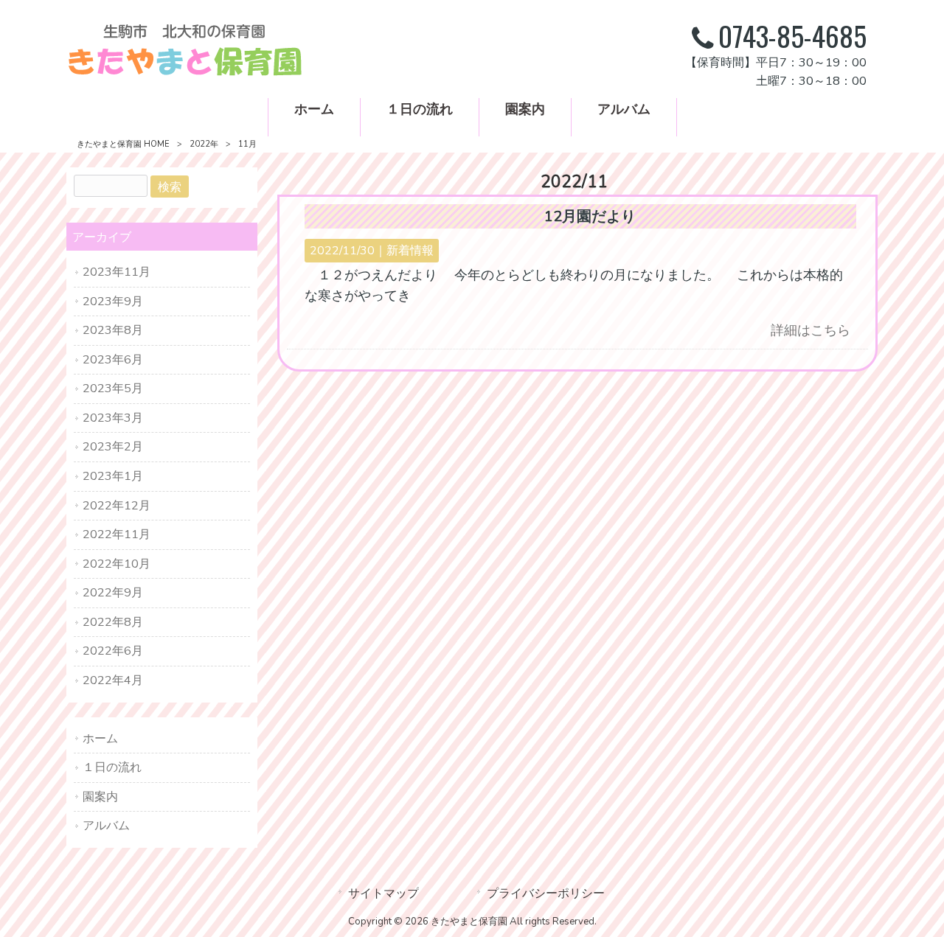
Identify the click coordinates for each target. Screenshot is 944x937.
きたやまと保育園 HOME (123, 144)
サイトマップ (383, 893)
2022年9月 (113, 592)
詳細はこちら (810, 330)
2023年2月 (113, 446)
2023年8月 (113, 329)
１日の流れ (112, 767)
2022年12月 (116, 505)
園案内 (100, 796)
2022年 (204, 144)
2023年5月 (113, 388)
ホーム (100, 738)
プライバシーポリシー (546, 893)
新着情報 (410, 251)
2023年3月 (113, 417)
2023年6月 (113, 359)
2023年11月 (116, 271)
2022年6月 (113, 650)
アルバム (106, 825)
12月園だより (590, 216)
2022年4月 (113, 680)
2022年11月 (116, 534)
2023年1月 (113, 475)
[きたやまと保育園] (184, 72)
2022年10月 (116, 563)
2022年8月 (113, 621)
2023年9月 (113, 301)
